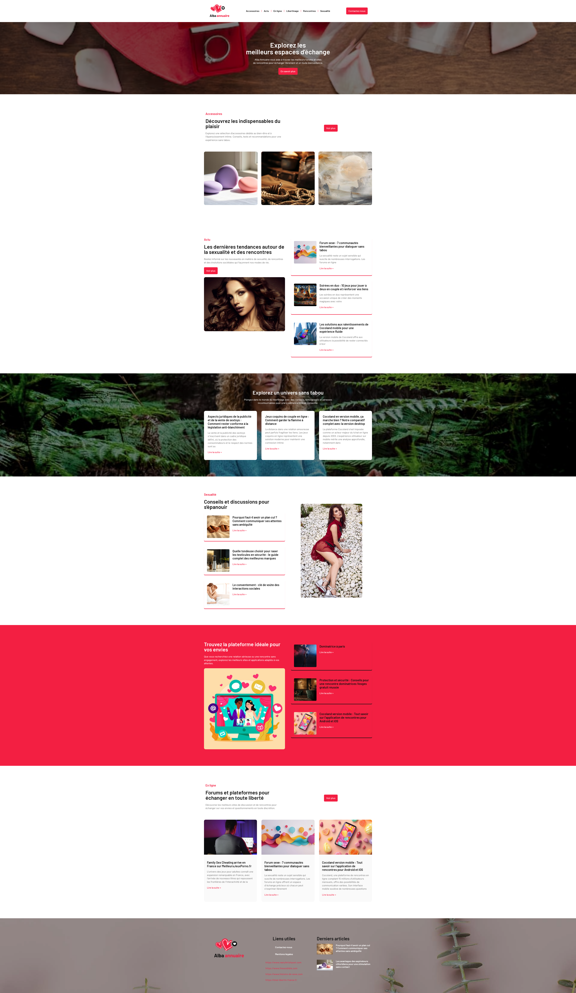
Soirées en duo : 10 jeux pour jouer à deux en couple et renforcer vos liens (344, 287)
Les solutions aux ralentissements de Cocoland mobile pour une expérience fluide (344, 327)
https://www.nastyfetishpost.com (283, 962)
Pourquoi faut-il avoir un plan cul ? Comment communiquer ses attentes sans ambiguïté (257, 520)
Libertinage (292, 10)
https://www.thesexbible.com (281, 968)
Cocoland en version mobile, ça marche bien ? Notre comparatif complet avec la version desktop (344, 420)
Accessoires (252, 10)
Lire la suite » (326, 268)
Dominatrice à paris (332, 646)
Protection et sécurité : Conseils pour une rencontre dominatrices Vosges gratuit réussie (344, 683)
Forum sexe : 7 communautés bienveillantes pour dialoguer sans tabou (342, 246)
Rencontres (309, 10)
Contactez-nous (283, 947)
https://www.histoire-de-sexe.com (284, 974)
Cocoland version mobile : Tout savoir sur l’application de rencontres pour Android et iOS (344, 717)
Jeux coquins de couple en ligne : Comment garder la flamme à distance (287, 420)
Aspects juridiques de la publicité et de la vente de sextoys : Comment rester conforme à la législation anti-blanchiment (229, 422)
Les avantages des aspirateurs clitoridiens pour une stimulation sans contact (353, 964)
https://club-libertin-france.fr (281, 979)
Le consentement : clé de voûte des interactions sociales (255, 586)
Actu (266, 10)
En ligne (277, 10)
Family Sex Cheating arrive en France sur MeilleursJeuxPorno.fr (229, 864)
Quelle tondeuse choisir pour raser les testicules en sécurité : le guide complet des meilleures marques (255, 554)
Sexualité (325, 10)
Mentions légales (284, 954)
